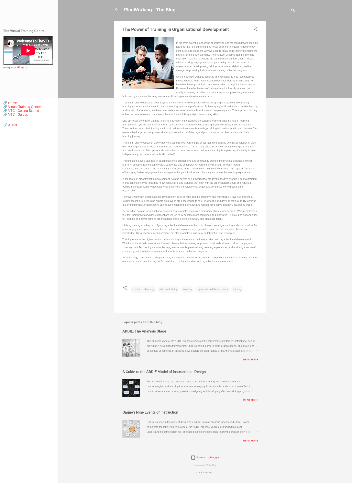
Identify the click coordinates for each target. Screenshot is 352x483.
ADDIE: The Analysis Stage (144, 331)
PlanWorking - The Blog (150, 10)
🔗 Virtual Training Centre (22, 107)
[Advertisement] (283, 82)
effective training (169, 289)
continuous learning (143, 289)
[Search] (293, 11)
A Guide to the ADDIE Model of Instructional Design (164, 372)
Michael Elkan (211, 465)
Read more (250, 359)
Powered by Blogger (207, 457)
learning (187, 289)
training (237, 289)
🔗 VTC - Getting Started (21, 110)
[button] (255, 30)
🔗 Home (10, 103)
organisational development (212, 289)
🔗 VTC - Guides (15, 114)
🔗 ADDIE (10, 125)
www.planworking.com (15, 67)
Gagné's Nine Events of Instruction (150, 412)
